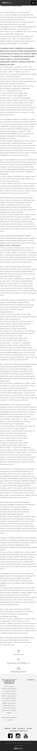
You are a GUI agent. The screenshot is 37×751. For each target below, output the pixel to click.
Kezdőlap (7, 728)
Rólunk (29, 728)
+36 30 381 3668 (19, 654)
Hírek (14, 728)
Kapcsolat (21, 728)
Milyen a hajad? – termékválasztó (10, 245)
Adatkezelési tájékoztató (19, 731)
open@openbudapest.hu (18, 672)
